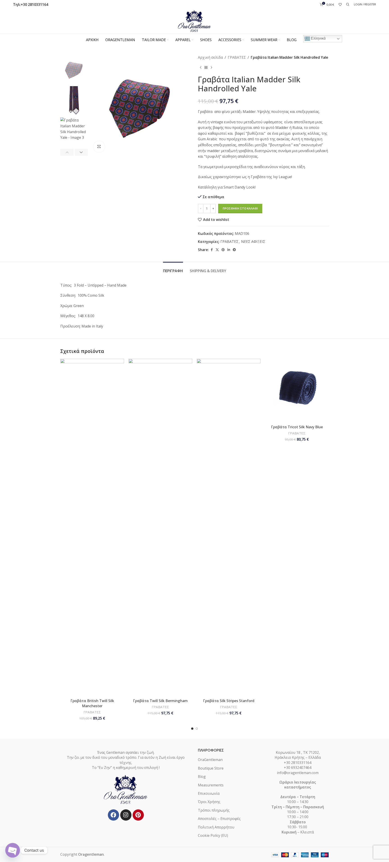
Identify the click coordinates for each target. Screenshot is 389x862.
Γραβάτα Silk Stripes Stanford (228, 700)
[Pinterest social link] (223, 250)
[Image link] (125, 789)
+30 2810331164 (34, 4)
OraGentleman (210, 759)
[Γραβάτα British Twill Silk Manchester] (92, 527)
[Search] (348, 4)
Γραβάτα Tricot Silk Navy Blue (297, 426)
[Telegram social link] (234, 250)
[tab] (173, 269)
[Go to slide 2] (197, 728)
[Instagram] (125, 815)
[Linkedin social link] (228, 250)
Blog (202, 776)
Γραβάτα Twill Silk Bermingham (160, 700)
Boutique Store (211, 768)
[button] (67, 152)
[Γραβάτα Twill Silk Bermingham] (160, 527)
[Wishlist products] (340, 4)
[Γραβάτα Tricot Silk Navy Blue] (297, 390)
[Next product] (211, 67)
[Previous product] (200, 67)
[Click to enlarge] (99, 146)
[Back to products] (206, 67)
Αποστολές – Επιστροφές (219, 818)
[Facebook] (113, 815)
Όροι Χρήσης (209, 801)
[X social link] (217, 250)
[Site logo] (194, 20)
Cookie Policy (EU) (213, 835)
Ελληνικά (318, 38)
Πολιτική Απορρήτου (216, 827)
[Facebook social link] (211, 250)
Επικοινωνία (208, 793)
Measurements (211, 785)
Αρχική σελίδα (210, 57)
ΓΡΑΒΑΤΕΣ (237, 57)
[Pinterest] (138, 815)
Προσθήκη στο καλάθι (240, 208)
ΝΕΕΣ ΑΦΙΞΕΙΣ (253, 241)
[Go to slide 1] (192, 728)
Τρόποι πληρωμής (214, 810)
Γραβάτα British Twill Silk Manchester (92, 703)
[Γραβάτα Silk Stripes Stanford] (228, 527)
